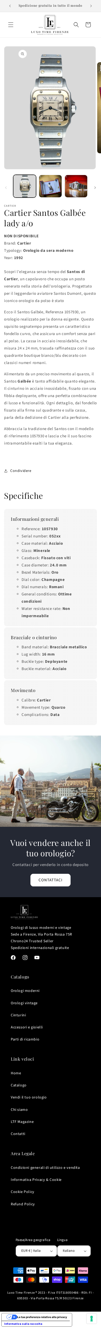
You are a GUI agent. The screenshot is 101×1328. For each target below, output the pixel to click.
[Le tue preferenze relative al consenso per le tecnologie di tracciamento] (91, 1319)
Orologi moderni (25, 991)
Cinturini (18, 1015)
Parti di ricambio (25, 1039)
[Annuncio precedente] (10, 6)
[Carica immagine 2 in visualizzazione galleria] (50, 186)
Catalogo (19, 1085)
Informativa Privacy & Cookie (36, 1180)
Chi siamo (19, 1109)
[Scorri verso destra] (95, 188)
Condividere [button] (21, 471)
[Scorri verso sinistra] (6, 188)
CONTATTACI (50, 880)
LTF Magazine (22, 1122)
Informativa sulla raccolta (23, 1323)
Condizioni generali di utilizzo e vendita (45, 1167)
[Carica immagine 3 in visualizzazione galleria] (76, 186)
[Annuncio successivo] (91, 6)
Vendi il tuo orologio (29, 1097)
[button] (11, 25)
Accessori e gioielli (27, 1027)
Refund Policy (23, 1204)
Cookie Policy (22, 1192)
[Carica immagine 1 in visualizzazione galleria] (24, 186)
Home (16, 1073)
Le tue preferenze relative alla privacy (42, 1317)
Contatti (18, 1134)
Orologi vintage (24, 1003)
